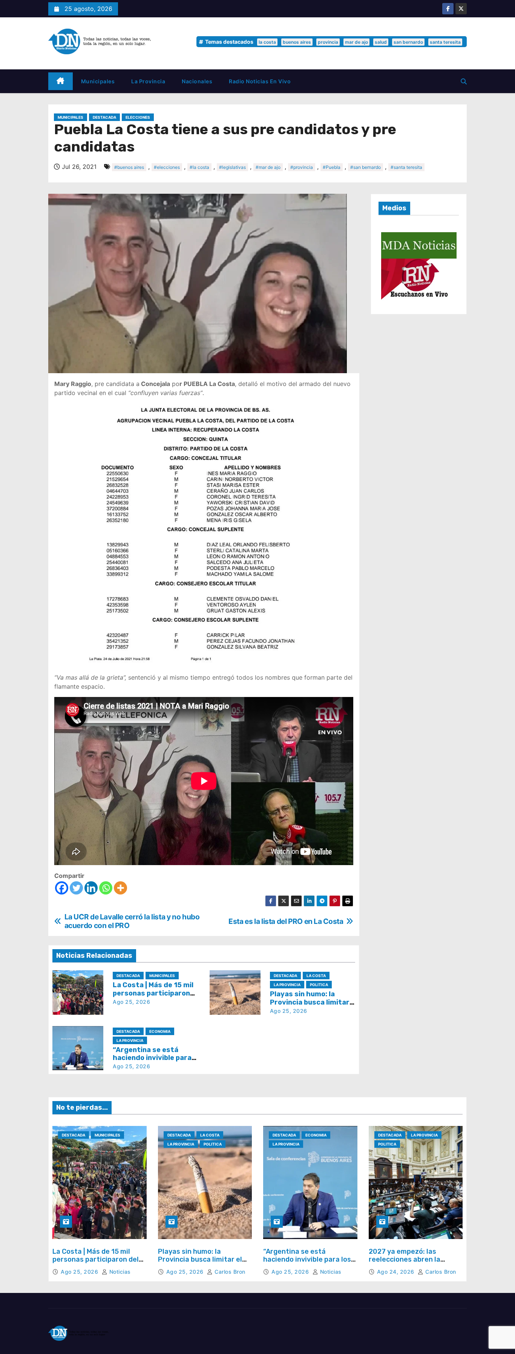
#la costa (199, 167)
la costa (267, 42)
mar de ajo (356, 42)
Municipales (98, 81)
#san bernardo (365, 167)
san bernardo (408, 42)
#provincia (301, 167)
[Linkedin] (91, 887)
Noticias (119, 1271)
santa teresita (445, 42)
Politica (319, 984)
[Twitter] (76, 887)
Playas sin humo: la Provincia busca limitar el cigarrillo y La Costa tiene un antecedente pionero (200, 1263)
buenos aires (297, 42)
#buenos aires (129, 167)
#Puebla (331, 167)
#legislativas (232, 167)
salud (381, 42)
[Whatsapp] (105, 887)
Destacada (104, 117)
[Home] (60, 81)
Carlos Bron (229, 1271)
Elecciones (138, 117)
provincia (328, 42)
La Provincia (148, 81)
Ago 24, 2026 (396, 1271)
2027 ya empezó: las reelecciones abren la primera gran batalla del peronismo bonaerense (409, 1263)
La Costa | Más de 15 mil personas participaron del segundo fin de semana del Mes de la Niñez (96, 1263)
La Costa (316, 975)
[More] (120, 887)
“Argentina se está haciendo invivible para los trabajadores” (152, 1058)
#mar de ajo (268, 167)
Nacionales (197, 81)
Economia (159, 1031)
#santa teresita (406, 167)
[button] (464, 81)
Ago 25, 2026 (131, 1002)
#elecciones (167, 167)
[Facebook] (61, 887)
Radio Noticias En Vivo (260, 81)
